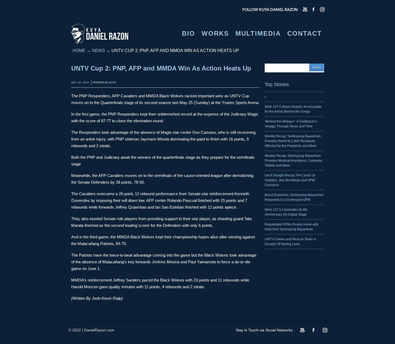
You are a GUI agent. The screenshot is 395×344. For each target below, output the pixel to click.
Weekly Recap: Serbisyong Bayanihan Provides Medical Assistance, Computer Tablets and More (293, 160)
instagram (322, 9)
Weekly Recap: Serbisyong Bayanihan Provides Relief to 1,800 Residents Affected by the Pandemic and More (293, 141)
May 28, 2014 (80, 82)
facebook (313, 9)
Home (79, 50)
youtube (305, 9)
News (98, 50)
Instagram (325, 330)
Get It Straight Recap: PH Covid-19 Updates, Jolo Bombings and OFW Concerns (290, 180)
